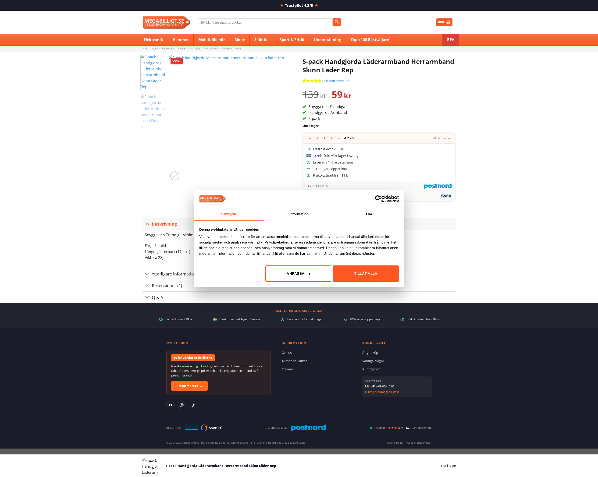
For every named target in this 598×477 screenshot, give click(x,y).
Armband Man (231, 48)
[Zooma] (174, 176)
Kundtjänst (371, 369)
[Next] (287, 118)
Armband (211, 48)
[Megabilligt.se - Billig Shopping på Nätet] (166, 22)
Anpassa (295, 273)
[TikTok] (193, 405)
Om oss (287, 352)
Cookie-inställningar (419, 442)
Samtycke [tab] (229, 214)
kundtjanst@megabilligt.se (382, 392)
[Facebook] (170, 405)
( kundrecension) (336, 81)
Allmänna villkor (294, 361)
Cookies (288, 369)
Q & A (157, 297)
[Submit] (337, 22)
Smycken (195, 48)
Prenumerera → (189, 386)
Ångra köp (370, 352)
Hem (145, 48)
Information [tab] (299, 214)
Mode (181, 48)
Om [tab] (369, 214)
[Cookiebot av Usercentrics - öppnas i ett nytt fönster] (378, 198)
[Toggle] (147, 224)
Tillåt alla (365, 273)
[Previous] (177, 118)
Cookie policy (395, 442)
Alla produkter (163, 48)
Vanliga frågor (373, 361)
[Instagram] (182, 405)
